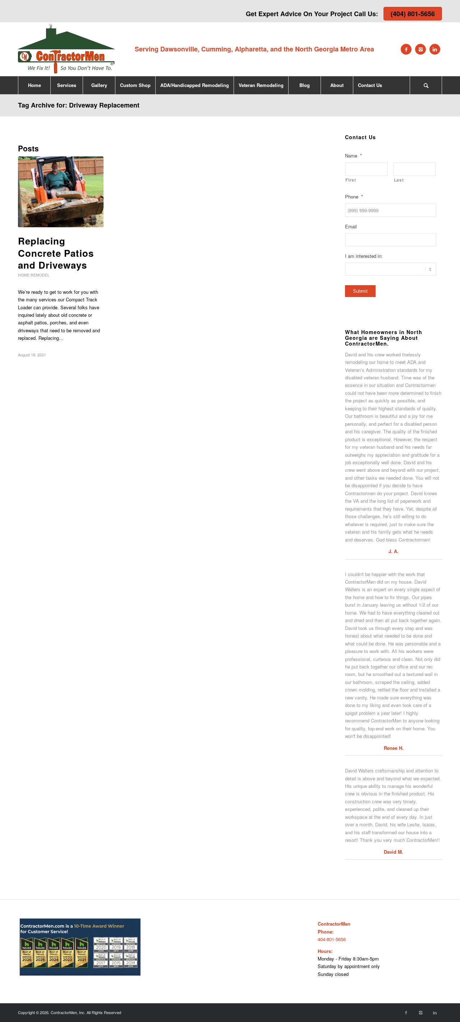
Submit (360, 291)
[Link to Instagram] (420, 49)
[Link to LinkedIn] (434, 49)
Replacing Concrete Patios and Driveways (56, 253)
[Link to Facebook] (406, 49)
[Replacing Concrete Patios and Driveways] (61, 191)
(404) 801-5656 (413, 13)
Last (399, 180)
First (350, 180)
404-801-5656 (332, 939)
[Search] (426, 85)
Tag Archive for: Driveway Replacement (78, 105)
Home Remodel (34, 275)
